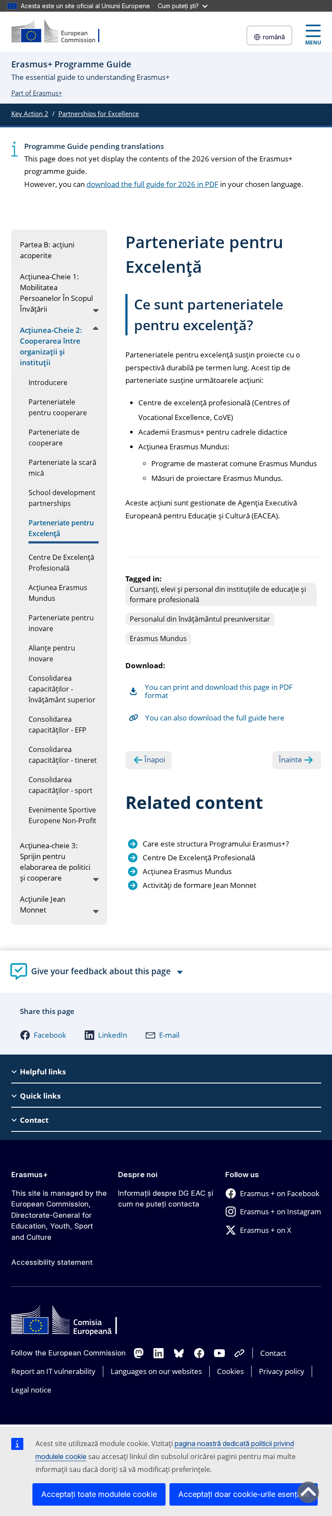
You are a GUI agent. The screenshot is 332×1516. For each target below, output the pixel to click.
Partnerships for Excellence (98, 113)
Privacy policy (281, 1371)
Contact (273, 1353)
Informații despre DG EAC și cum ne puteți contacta (165, 1199)
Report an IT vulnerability (53, 1371)
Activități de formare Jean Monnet (199, 885)
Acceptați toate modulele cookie (99, 1494)
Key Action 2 (29, 113)
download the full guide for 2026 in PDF (152, 184)
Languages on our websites (156, 1371)
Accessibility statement (52, 1262)
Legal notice (31, 1390)
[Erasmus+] (61, 31)
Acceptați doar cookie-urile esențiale (243, 1494)
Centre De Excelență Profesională (199, 857)
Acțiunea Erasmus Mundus (187, 871)
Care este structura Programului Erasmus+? (216, 844)
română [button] (274, 37)
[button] (43, 1035)
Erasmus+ (29, 1174)
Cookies (230, 1371)
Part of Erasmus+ (36, 92)
